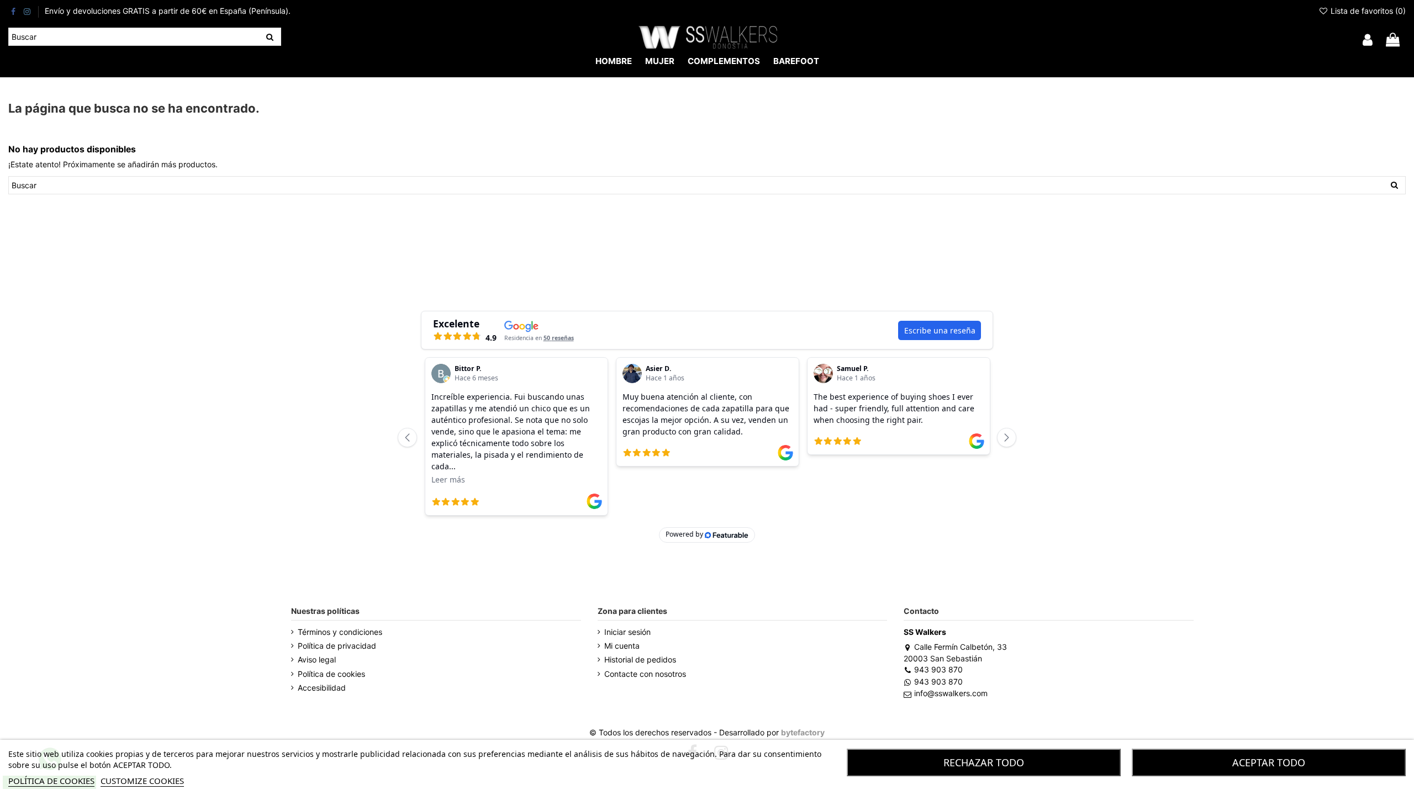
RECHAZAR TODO (983, 762)
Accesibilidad (322, 687)
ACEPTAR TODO (1268, 762)
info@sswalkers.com (950, 693)
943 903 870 (938, 669)
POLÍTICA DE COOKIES (51, 780)
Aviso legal (317, 659)
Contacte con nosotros (645, 674)
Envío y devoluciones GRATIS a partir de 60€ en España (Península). (168, 10)
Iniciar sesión (627, 632)
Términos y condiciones (340, 632)
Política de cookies (331, 674)
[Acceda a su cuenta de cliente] (1367, 40)
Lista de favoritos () (1367, 10)
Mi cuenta (622, 645)
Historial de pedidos (640, 659)
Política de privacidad (337, 645)
